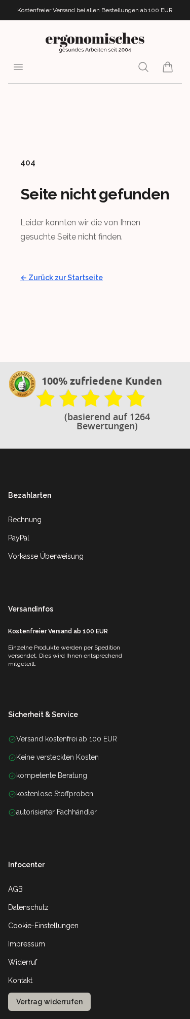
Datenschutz (28, 907)
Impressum (26, 944)
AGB (15, 889)
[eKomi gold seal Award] (22, 384)
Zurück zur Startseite (61, 278)
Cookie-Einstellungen (43, 926)
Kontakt (20, 980)
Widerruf (22, 962)
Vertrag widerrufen (49, 1002)
